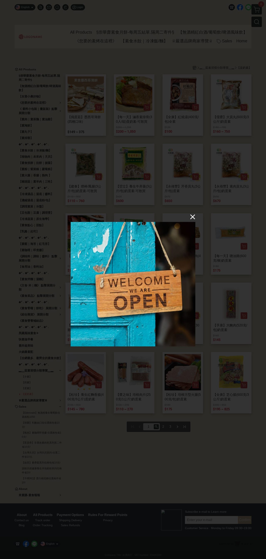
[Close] (192, 217)
